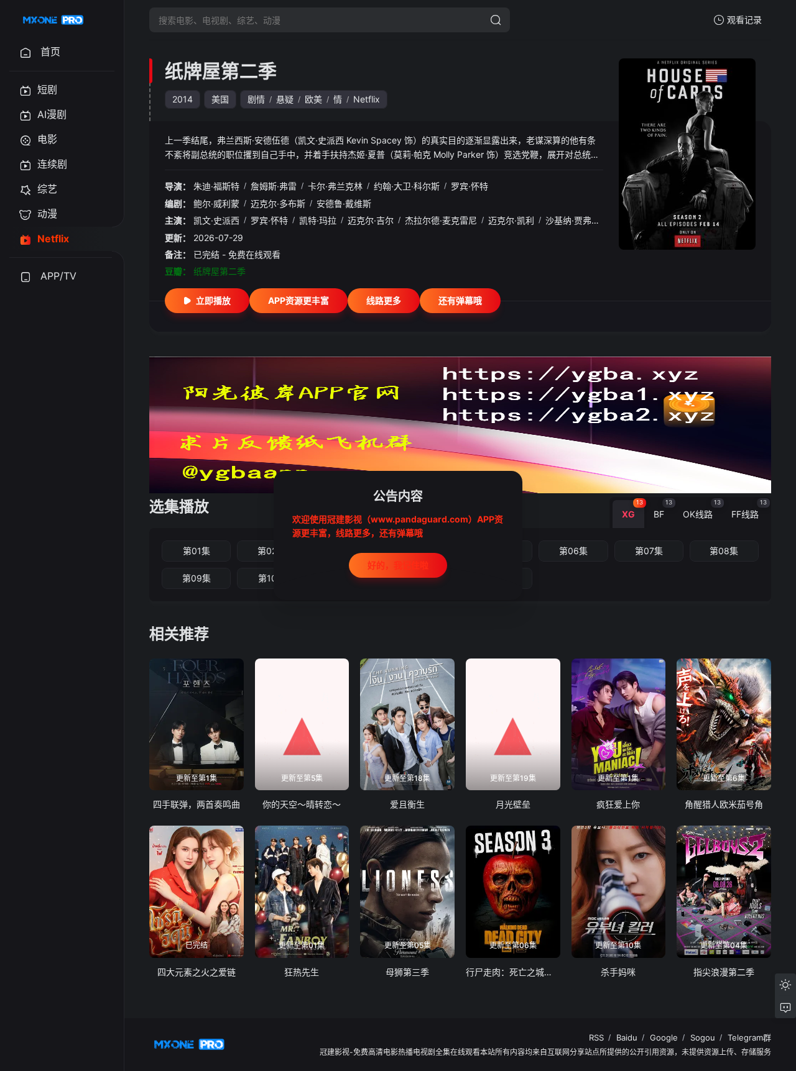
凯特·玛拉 (317, 220)
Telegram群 (749, 1037)
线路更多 (383, 300)
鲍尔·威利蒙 (216, 203)
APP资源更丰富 (298, 300)
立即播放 (213, 300)
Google (664, 1037)
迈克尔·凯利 (511, 220)
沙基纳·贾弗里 (572, 220)
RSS (596, 1037)
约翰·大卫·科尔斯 (407, 186)
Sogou (702, 1037)
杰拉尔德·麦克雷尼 (441, 220)
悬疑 (285, 99)
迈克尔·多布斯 (278, 203)
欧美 (313, 99)
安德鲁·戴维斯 (344, 203)
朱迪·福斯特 (216, 186)
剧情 (256, 99)
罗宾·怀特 (469, 186)
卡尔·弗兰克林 (335, 186)
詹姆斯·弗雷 (274, 186)
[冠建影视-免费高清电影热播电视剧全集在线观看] (53, 19)
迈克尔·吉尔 (371, 220)
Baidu (626, 1037)
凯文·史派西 (216, 220)
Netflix (366, 99)
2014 (182, 99)
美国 (220, 99)
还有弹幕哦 (460, 300)
